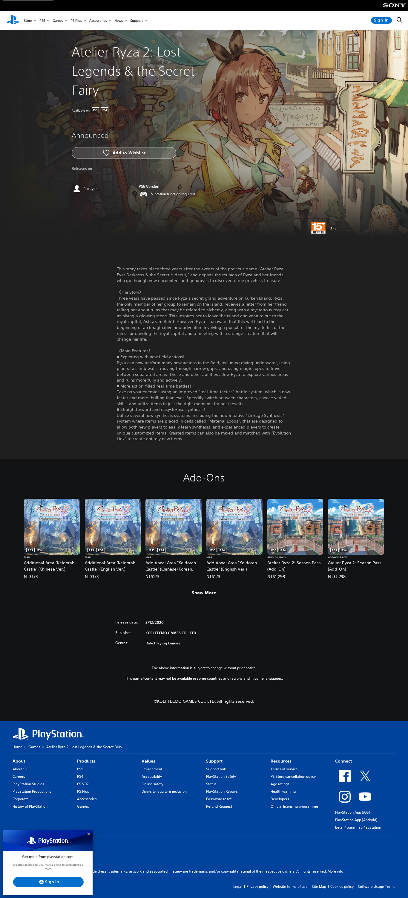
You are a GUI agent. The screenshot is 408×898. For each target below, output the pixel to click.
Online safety (152, 783)
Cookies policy (342, 886)
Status (211, 783)
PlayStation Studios (28, 783)
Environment (152, 769)
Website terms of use (290, 886)
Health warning (283, 791)
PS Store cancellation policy (293, 776)
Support (136, 20)
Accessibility (152, 776)
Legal (237, 886)
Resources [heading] (281, 761)
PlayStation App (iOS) (352, 812)
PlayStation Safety (221, 776)
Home (17, 746)
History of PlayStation (30, 806)
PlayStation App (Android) (356, 819)
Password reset (218, 798)
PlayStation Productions (32, 791)
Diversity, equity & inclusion (164, 791)
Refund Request (219, 806)
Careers (19, 776)
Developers (280, 798)
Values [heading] (148, 761)
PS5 (42, 20)
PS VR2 (82, 783)
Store (28, 20)
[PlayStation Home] (12, 20)
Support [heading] (214, 761)
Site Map (319, 886)
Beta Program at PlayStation (358, 827)
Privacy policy (257, 886)
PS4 (80, 776)
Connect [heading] (343, 761)
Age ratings (280, 783)
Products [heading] (86, 761)
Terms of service (284, 769)
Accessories (98, 20)
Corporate (21, 798)
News (118, 20)
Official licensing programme (294, 806)
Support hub (216, 769)
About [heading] (19, 761)
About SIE (20, 769)
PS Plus (76, 20)
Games (58, 20)
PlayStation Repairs (222, 791)
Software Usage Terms (376, 886)
